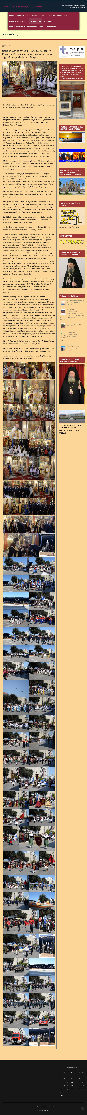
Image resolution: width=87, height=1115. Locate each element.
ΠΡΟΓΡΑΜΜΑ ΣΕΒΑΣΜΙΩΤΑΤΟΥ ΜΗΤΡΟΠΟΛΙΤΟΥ (72, 334)
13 (72, 1082)
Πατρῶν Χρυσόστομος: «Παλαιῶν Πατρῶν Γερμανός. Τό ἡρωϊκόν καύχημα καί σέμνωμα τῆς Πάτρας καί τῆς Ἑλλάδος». (27, 54)
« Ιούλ (61, 1096)
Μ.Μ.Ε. (44, 15)
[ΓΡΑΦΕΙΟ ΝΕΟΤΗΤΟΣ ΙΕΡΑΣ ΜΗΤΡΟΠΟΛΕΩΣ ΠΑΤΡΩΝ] (72, 142)
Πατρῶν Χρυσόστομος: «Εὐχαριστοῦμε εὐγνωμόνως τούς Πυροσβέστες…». (75, 348)
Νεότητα (35, 15)
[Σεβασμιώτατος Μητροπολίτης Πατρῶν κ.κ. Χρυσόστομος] (72, 287)
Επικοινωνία (51, 27)
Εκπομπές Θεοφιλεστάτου (18, 21)
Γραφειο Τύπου (36, 21)
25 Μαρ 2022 (7, 46)
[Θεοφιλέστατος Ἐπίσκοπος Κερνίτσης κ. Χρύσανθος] (72, 403)
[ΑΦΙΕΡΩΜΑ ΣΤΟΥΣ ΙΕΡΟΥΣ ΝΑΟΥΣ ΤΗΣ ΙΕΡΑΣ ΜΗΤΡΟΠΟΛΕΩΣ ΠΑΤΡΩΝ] (72, 194)
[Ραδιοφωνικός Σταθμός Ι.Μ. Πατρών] (72, 216)
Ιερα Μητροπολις (23, 15)
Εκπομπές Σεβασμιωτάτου (58, 15)
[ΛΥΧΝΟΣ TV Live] (72, 244)
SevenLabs (47, 1110)
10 (60, 1082)
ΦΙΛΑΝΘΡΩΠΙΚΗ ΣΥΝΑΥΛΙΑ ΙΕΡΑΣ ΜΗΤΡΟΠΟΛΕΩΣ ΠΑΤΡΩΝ (75, 302)
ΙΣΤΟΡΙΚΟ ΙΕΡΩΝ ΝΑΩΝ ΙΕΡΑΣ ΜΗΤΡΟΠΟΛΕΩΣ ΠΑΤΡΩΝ (26, 27)
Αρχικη (11, 15)
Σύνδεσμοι (48, 21)
